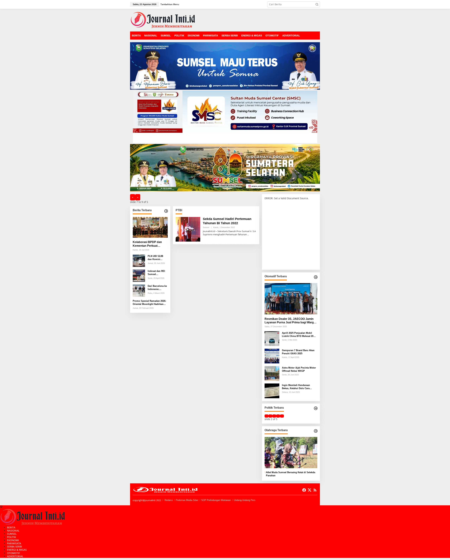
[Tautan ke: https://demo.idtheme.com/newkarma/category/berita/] (166, 211)
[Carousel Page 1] (266, 416)
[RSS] (315, 490)
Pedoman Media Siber (187, 500)
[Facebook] (304, 490)
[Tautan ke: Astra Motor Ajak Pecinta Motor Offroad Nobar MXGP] (272, 373)
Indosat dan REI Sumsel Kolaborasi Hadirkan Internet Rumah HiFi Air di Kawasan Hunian (157, 273)
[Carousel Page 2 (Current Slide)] (270, 416)
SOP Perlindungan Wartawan (216, 500)
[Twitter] (309, 490)
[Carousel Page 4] (278, 416)
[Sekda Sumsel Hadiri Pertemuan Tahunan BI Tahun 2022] (248, 234)
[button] (317, 4)
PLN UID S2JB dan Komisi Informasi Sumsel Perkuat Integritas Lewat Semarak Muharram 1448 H (157, 258)
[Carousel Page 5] (282, 416)
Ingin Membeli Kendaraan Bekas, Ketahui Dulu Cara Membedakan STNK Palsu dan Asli (298, 387)
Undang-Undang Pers (244, 500)
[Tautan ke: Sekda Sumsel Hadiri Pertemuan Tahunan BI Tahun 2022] (188, 229)
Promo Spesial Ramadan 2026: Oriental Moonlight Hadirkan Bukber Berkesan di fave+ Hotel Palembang (150, 303)
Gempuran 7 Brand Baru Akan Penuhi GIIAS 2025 (298, 352)
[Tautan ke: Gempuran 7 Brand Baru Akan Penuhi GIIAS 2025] (272, 355)
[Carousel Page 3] (274, 416)
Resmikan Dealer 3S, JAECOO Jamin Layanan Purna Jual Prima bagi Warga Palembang (290, 320)
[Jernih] (163, 19)
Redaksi (169, 500)
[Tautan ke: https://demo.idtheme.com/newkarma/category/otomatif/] (316, 277)
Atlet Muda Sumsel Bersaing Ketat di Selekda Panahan (290, 474)
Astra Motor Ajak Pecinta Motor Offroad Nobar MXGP (299, 369)
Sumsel (206, 227)
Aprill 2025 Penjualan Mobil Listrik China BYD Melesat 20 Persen (297, 334)
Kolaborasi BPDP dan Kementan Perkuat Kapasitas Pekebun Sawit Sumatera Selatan (150, 244)
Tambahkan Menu (169, 4)
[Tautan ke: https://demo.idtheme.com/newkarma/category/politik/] (316, 408)
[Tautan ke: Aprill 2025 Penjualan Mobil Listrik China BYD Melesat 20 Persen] (272, 338)
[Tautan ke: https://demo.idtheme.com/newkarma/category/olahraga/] (316, 431)
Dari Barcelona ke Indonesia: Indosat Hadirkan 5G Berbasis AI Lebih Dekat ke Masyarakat (157, 288)
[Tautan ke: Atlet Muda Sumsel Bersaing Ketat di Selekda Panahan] (291, 452)
